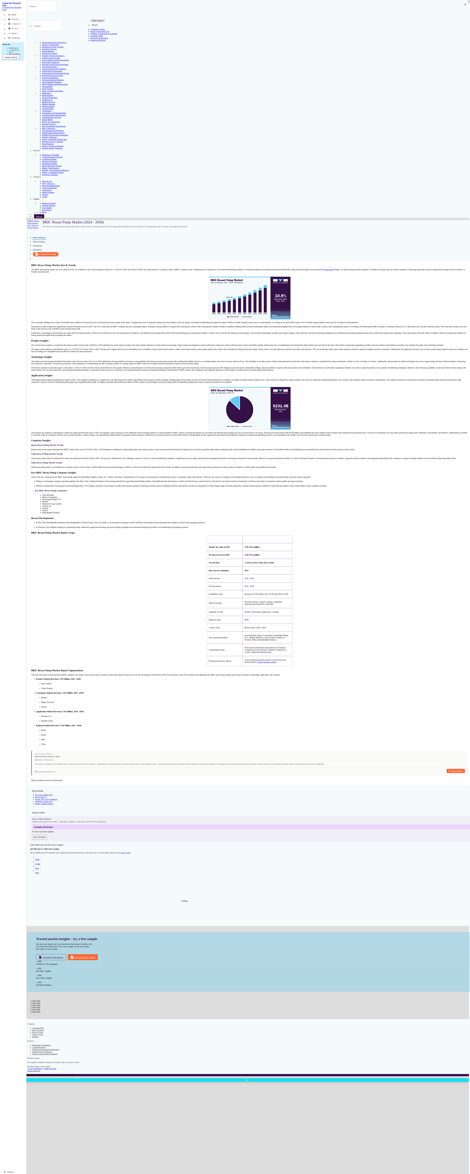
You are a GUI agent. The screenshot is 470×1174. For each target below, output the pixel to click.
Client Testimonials (49, 188)
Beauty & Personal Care (99, 31)
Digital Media (47, 120)
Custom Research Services (52, 157)
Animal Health (47, 109)
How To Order (38, 1030)
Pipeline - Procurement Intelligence (55, 170)
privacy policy (126, 853)
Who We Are (47, 181)
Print (37, 873)
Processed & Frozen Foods (52, 76)
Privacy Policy (37, 1032)
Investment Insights (49, 164)
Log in (38, 214)
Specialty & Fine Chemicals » (53, 56)
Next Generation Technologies (54, 126)
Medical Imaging (48, 104)
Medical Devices (48, 102)
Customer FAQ (38, 1028)
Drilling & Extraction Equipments (55, 135)
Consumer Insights (49, 159)
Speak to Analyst (457, 771)
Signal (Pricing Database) (42, 1052)
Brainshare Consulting (50, 155)
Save (37, 868)
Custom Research (39, 1047)
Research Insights (49, 203)
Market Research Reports (52, 166)
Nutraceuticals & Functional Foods (55, 73)
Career (44, 197)
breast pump (328, 270)
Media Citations (48, 192)
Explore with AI (11, 57)
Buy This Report (39, 837)
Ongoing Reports (48, 206)
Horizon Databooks (49, 161)
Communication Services (51, 117)
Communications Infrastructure (54, 115)
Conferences (47, 190)
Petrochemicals (48, 144)
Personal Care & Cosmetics (52, 142)
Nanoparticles (47, 87)
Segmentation (37, 246)
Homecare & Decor (98, 40)
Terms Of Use (37, 1035)
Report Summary (39, 237)
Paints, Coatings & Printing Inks (54, 139)
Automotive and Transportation (54, 113)
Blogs (44, 212)
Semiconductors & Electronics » (54, 42)
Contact (45, 195)
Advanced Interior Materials (53, 80)
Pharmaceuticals (48, 106)
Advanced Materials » (50, 78)
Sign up (39, 217)
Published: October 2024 (43, 802)
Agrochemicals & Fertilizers (53, 131)
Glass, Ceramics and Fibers (52, 91)
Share (37, 859)
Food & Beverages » (50, 67)
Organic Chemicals (49, 137)
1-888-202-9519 (50, 1069)
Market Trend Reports (50, 168)
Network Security (49, 124)
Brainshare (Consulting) (41, 1045)
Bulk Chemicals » (49, 128)
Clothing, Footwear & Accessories (103, 34)
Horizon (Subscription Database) (45, 1054)
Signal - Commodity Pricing (53, 172)
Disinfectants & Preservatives (53, 133)
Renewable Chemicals (50, 62)
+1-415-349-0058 (34, 1069)
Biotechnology (47, 95)
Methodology (37, 250)
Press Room (46, 210)
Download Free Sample (47, 254)
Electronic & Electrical (99, 38)
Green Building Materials (52, 82)
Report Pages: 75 (41, 797)
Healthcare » (47, 93)
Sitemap (35, 1037)
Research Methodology (51, 186)
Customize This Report (52, 957)
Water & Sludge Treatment (52, 148)
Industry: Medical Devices (44, 804)
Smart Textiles (47, 89)
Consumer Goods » (98, 29)
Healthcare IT (47, 100)
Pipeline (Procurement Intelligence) (45, 1050)
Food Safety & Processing (52, 71)
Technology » (47, 111)
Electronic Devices (49, 49)
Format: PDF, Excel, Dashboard (46, 799)
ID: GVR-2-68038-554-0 (44, 795)
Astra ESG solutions (50, 175)
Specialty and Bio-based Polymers (55, 65)
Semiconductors (48, 51)
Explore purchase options (266, 662)
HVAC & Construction (51, 122)
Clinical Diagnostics (50, 98)
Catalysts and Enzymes (51, 58)
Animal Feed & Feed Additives (54, 69)
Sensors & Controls (49, 54)
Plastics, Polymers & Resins (53, 146)
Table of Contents (39, 241)
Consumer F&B (96, 36)
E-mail (37, 864)
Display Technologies (50, 45)
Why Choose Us (48, 183)
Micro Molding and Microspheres (55, 84)
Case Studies (47, 208)
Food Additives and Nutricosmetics (55, 60)
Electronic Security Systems (53, 47)
